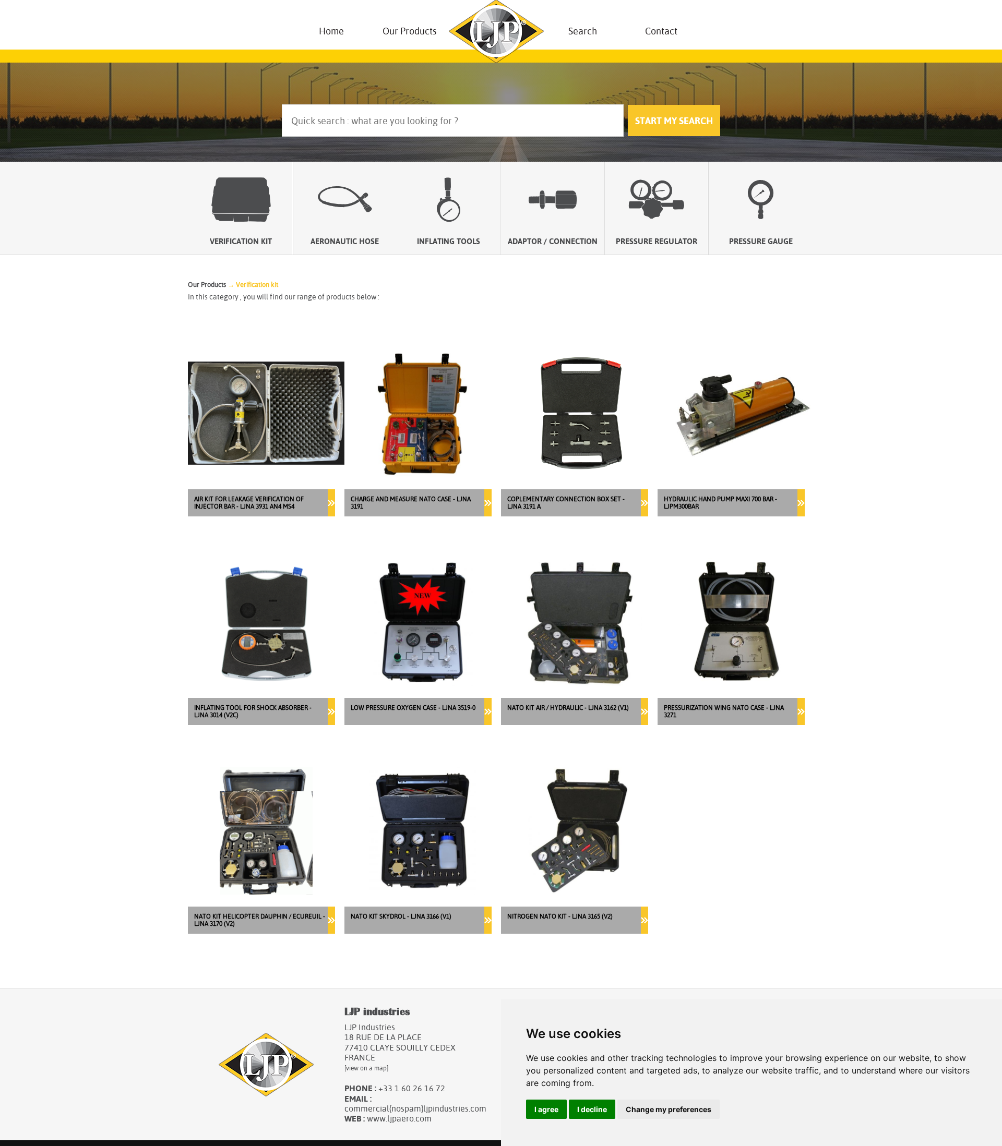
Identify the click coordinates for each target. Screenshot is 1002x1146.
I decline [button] (592, 1109)
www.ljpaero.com (399, 1119)
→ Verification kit (253, 284)
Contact (661, 31)
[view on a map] (366, 1068)
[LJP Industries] (496, 31)
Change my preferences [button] (668, 1109)
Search (582, 31)
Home (331, 31)
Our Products (409, 31)
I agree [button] (546, 1109)
